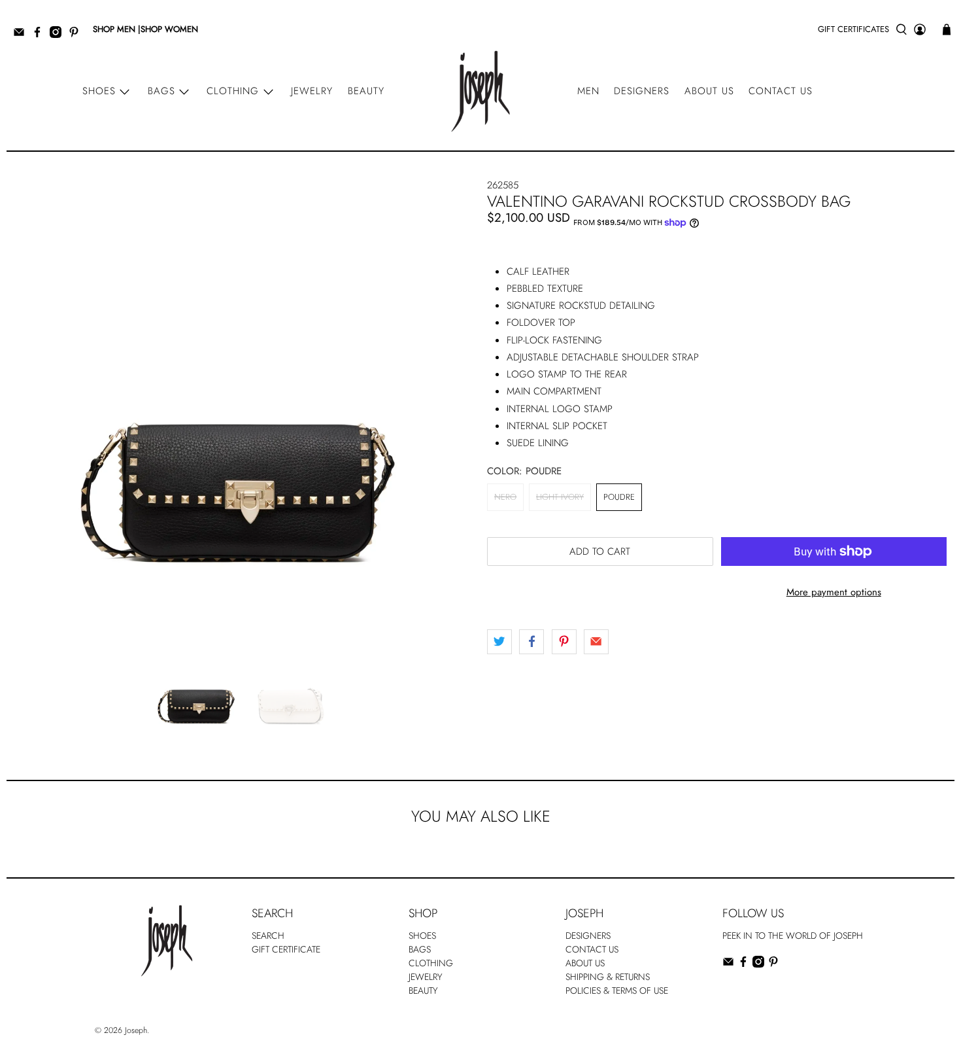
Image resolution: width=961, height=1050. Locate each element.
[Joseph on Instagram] (59, 35)
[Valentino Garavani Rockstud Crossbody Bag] (240, 397)
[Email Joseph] (22, 35)
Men (588, 91)
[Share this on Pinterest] (564, 641)
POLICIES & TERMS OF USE (616, 990)
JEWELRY (426, 976)
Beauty (366, 91)
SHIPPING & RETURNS (607, 976)
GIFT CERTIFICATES (853, 29)
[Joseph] (480, 91)
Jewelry (312, 91)
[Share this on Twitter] (499, 641)
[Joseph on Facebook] (40, 35)
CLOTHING (431, 963)
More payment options (833, 592)
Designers (641, 91)
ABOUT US (585, 963)
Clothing (233, 91)
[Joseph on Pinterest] (77, 35)
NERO (505, 497)
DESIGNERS (588, 935)
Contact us (781, 91)
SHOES (422, 935)
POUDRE (619, 497)
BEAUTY (423, 990)
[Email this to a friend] (596, 641)
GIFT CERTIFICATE (286, 949)
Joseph (136, 1030)
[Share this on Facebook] (531, 641)
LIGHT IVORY (560, 497)
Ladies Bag (742, 991)
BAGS (420, 949)
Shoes (99, 91)
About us (709, 91)
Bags (161, 91)
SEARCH (268, 935)
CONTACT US (591, 949)
